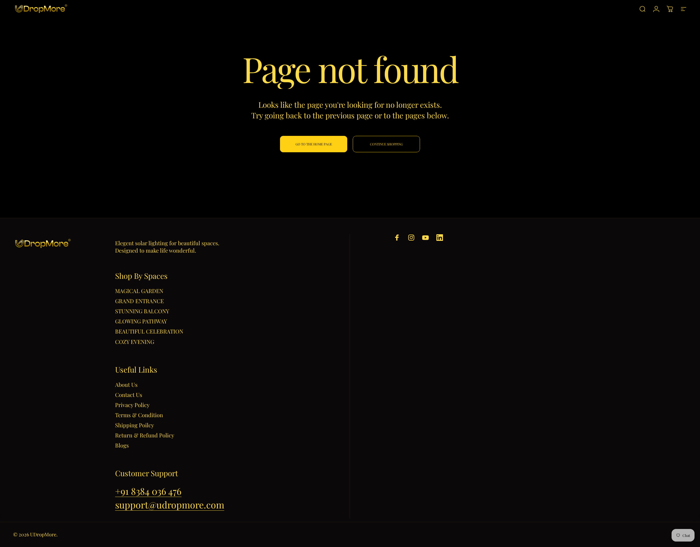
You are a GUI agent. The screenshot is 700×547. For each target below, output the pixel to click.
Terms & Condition (139, 414)
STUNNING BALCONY (142, 311)
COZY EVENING (134, 341)
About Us (126, 384)
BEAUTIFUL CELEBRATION (149, 331)
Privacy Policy (132, 404)
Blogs (122, 445)
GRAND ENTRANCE (139, 300)
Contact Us (128, 394)
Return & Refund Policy (144, 435)
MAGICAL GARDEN (139, 290)
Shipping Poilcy (134, 425)
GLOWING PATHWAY (141, 321)
